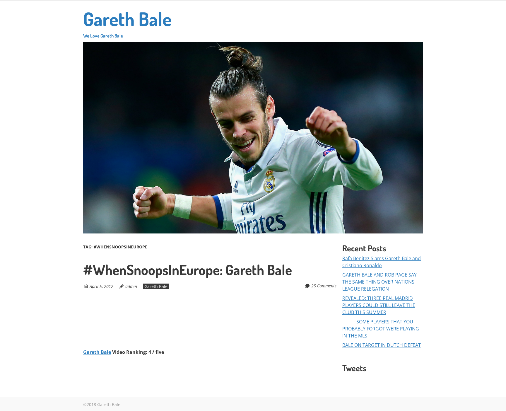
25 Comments (323, 286)
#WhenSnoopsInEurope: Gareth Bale (187, 269)
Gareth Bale (127, 23)
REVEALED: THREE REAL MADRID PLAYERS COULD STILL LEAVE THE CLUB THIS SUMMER (378, 305)
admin (131, 286)
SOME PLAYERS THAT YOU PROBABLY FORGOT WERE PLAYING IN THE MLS (380, 328)
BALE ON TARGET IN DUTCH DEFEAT (381, 345)
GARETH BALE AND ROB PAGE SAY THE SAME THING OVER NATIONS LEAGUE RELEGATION (379, 282)
